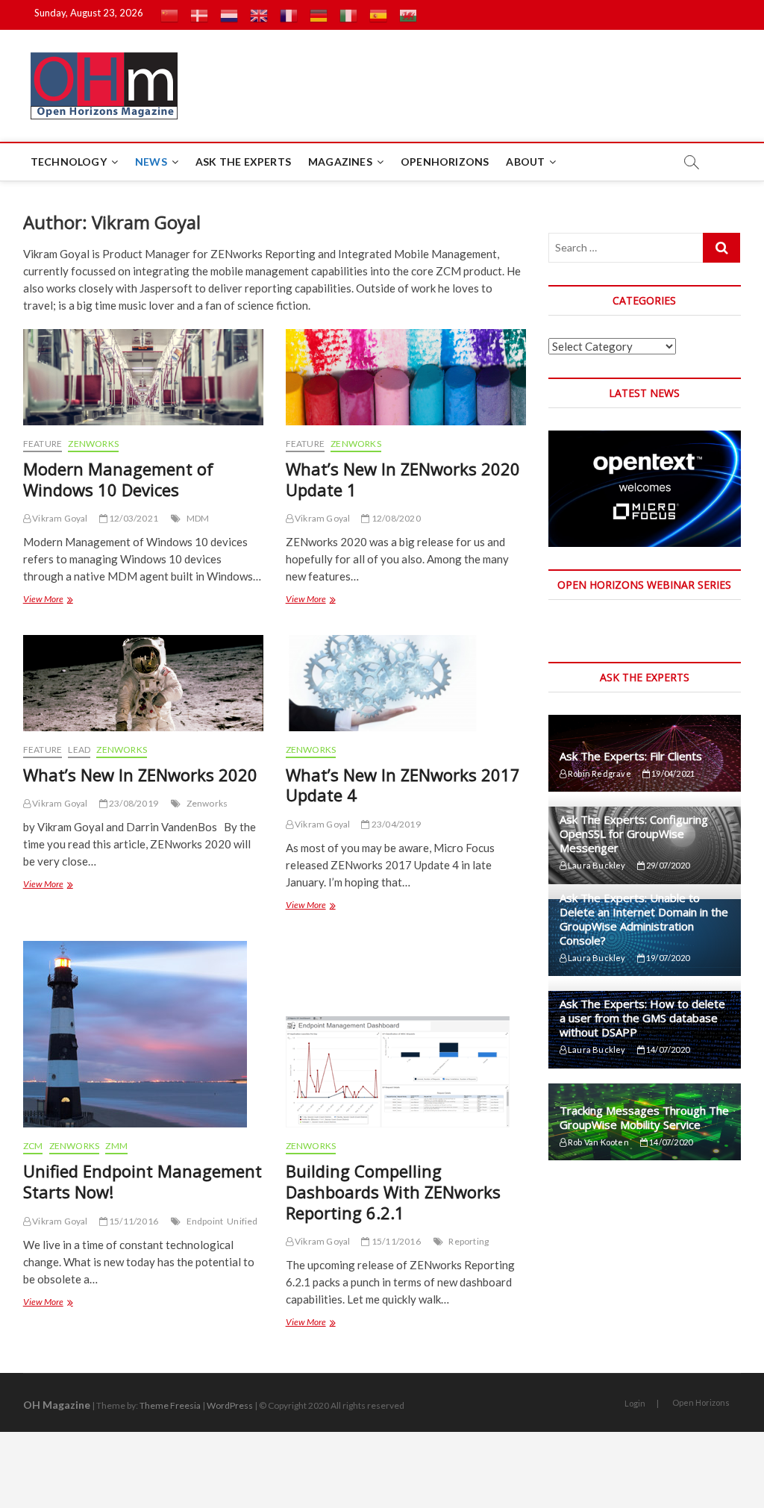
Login (634, 1403)
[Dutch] (229, 15)
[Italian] (348, 15)
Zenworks (207, 803)
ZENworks (93, 443)
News (151, 161)
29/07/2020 (667, 865)
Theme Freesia (170, 1405)
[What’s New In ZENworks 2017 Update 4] (406, 683)
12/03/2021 (132, 518)
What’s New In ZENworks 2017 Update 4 (403, 785)
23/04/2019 (395, 824)
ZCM (33, 1145)
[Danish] (199, 15)
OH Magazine (56, 1404)
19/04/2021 (672, 773)
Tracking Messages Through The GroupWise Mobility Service (644, 1117)
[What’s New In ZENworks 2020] (143, 683)
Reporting (468, 1241)
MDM (198, 518)
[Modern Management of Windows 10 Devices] (143, 377)
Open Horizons (701, 1402)
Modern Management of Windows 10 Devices (118, 479)
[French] (289, 15)
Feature (42, 443)
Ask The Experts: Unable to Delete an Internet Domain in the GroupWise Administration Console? (644, 919)
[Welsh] (408, 15)
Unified (242, 1221)
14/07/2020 (667, 1049)
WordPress (230, 1405)
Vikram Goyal (59, 518)
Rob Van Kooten (597, 1142)
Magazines (340, 161)
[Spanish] (378, 15)
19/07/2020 (667, 958)
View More (47, 600)
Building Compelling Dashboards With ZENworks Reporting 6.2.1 (393, 1192)
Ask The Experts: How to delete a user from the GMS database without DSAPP (642, 1017)
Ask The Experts (243, 161)
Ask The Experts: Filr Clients (631, 755)
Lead (79, 749)
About (525, 161)
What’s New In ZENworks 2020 (140, 774)
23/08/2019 (132, 803)
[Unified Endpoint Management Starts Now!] (143, 1034)
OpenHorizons (445, 161)
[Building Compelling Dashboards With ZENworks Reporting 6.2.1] (406, 1034)
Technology (69, 161)
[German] (319, 15)
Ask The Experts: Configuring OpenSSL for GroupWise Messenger (634, 833)
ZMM (116, 1145)
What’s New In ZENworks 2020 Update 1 (403, 479)
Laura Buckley (596, 865)
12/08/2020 (395, 518)
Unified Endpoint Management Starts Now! (142, 1181)
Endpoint (205, 1221)
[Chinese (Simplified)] (169, 15)
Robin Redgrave (598, 773)
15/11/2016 (132, 1221)
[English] (259, 15)
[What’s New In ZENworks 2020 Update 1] (406, 377)
